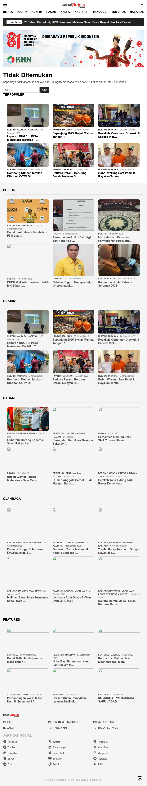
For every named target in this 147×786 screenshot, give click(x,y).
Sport (123, 594)
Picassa (102, 758)
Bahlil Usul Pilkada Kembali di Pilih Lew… (27, 233)
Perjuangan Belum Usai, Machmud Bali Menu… (114, 660)
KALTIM (102, 278)
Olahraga (35, 542)
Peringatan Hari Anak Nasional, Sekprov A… (73, 441)
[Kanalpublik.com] (73, 5)
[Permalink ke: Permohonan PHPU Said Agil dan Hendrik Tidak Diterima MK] (73, 215)
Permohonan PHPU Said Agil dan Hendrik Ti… (72, 238)
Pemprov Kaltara (108, 594)
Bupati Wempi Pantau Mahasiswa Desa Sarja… (23, 478)
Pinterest (103, 741)
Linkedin (12, 753)
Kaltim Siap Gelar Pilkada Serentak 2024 (115, 283)
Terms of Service (105, 727)
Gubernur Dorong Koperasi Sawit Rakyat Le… (25, 441)
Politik (34, 225)
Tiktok (56, 764)
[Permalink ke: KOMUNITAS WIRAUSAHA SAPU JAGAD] (119, 680)
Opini (55, 278)
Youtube (57, 758)
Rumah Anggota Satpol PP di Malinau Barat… (72, 481)
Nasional (33, 129)
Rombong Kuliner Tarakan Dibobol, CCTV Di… (24, 174)
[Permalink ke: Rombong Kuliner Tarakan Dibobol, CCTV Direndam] (28, 155)
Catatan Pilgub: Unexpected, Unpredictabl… (72, 283)
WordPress (104, 747)
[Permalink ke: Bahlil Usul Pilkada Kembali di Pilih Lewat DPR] (28, 211)
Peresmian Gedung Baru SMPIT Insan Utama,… (114, 438)
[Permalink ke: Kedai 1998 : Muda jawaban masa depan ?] (28, 640)
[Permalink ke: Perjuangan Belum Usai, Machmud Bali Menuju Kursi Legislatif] (119, 640)
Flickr (10, 764)
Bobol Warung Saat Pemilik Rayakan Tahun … (116, 174)
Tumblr (11, 747)
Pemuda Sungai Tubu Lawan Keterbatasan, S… (26, 550)
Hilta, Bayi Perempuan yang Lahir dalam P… (71, 663)
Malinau (67, 129)
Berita (11, 433)
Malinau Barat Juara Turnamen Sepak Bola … (27, 599)
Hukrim (11, 129)
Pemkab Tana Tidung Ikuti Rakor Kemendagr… (115, 481)
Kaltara (112, 473)
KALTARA (22, 129)
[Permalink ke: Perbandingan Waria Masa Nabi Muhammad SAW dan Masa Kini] (28, 680)
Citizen (11, 694)
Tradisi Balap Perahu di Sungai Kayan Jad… (118, 550)
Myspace (103, 753)
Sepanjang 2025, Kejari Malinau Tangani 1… (73, 134)
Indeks (7, 722)
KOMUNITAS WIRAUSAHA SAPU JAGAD (116, 699)
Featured (12, 654)
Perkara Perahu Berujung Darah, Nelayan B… (70, 174)
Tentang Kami (57, 727)
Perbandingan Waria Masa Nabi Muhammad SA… (24, 699)
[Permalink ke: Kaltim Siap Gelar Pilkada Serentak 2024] (119, 260)
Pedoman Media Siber (63, 722)
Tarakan (113, 129)
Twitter (56, 741)
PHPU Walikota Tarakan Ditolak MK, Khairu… (28, 283)
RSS (100, 764)
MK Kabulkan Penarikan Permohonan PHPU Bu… (115, 238)
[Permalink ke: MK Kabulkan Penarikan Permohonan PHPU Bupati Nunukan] (119, 215)
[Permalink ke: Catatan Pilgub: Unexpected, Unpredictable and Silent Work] (73, 260)
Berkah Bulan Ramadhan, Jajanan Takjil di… (70, 699)
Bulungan (22, 433)
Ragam (33, 433)
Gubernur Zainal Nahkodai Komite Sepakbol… (70, 550)
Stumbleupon (60, 747)
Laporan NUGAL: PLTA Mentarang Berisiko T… (23, 137)
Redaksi (8, 727)
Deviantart (58, 753)
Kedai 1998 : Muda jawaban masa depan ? (25, 660)
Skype (11, 758)
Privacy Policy (103, 722)
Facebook (12, 741)
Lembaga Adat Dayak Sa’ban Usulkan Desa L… (72, 599)
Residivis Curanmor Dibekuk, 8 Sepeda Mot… (119, 134)
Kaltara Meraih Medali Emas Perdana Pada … (117, 602)
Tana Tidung (105, 476)
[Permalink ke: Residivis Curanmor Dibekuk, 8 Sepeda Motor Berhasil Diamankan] (119, 115)
